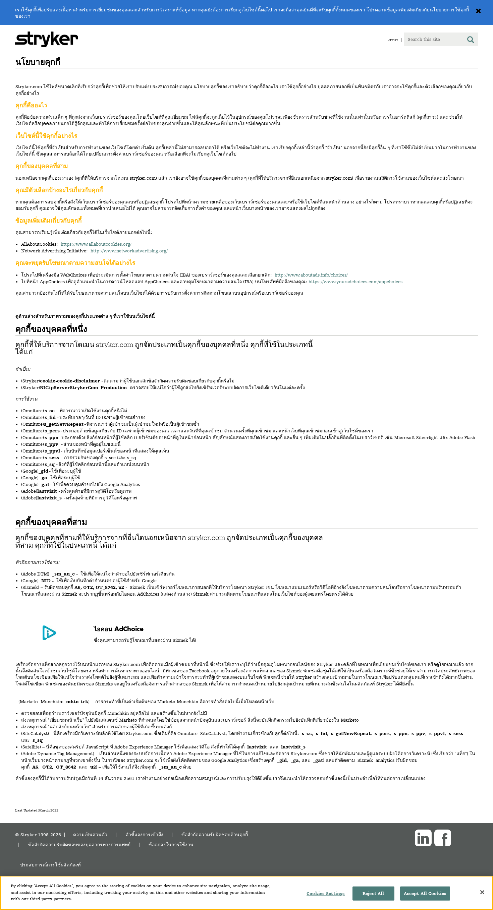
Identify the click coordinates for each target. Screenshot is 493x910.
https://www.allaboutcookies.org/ (96, 244)
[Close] (482, 892)
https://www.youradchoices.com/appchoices (355, 281)
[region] (246, 893)
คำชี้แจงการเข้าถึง (144, 834)
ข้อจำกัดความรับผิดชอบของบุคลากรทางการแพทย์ (79, 844)
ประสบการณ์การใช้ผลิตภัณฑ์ (50, 864)
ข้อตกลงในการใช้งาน (171, 844)
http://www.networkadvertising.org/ (129, 250)
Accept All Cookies (425, 893)
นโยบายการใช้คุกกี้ (449, 9)
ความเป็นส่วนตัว (90, 834)
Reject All (373, 893)
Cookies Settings (326, 893)
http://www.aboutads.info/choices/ (311, 275)
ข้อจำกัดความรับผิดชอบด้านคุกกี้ (214, 834)
